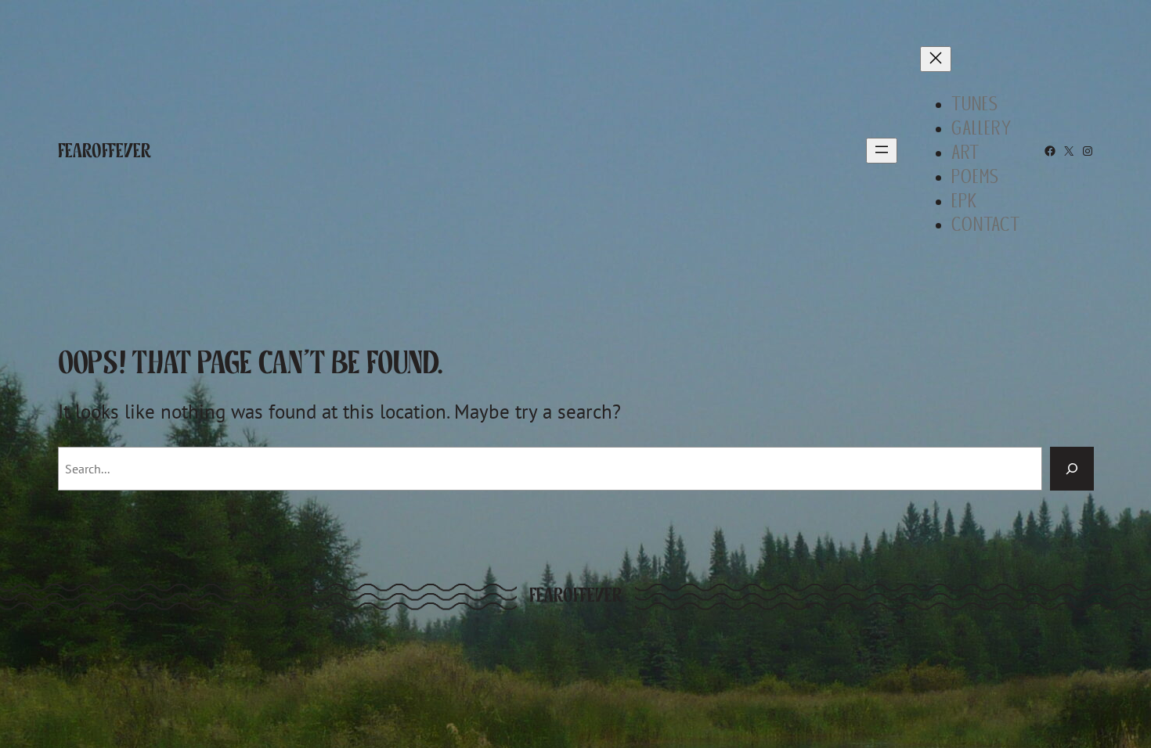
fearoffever (104, 150)
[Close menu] (935, 59)
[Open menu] (881, 151)
